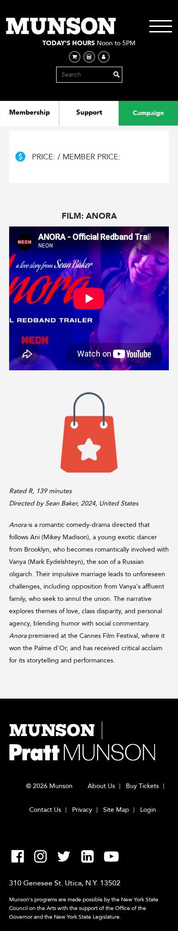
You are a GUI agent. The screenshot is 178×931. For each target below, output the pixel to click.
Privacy (82, 810)
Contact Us (45, 810)
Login (148, 810)
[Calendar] (89, 57)
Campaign (148, 113)
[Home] (62, 26)
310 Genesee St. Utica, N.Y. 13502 (64, 883)
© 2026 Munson (49, 786)
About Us (101, 786)
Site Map (116, 810)
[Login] (104, 57)
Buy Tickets (142, 786)
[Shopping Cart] (74, 57)
